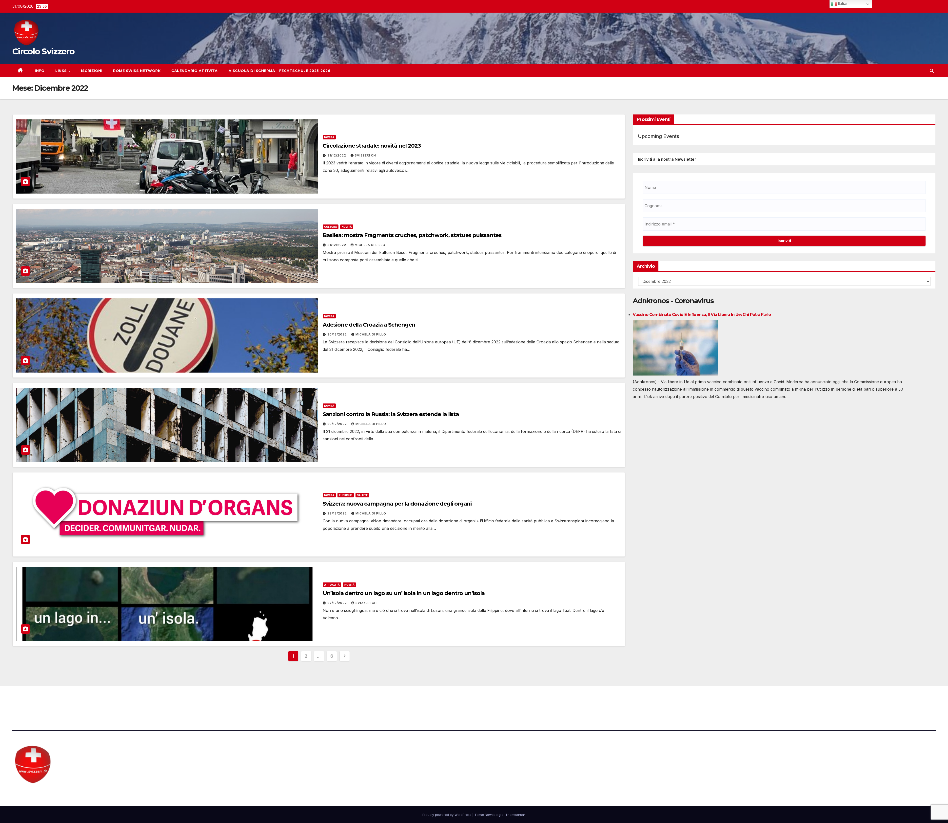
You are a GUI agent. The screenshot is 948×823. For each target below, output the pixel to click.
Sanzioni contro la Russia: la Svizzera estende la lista (391, 414)
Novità (329, 137)
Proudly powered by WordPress (447, 815)
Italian (843, 3)
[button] (932, 70)
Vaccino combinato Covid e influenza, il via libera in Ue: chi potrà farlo (702, 314)
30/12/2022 (337, 334)
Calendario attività (194, 70)
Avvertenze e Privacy (498, 699)
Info (39, 70)
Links (61, 70)
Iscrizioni (91, 70)
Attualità (332, 584)
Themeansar (515, 815)
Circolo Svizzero (43, 51)
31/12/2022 (337, 155)
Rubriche (345, 495)
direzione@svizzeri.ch (272, 699)
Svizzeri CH (365, 155)
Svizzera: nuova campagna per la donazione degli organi (397, 503)
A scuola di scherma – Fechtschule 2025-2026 (280, 70)
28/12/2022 (337, 513)
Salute (362, 495)
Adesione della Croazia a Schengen (369, 324)
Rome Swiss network (136, 70)
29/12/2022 (337, 424)
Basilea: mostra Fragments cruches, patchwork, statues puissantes (412, 235)
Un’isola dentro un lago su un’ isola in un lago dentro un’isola (404, 593)
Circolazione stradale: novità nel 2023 (372, 145)
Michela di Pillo (370, 245)
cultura (330, 226)
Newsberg (493, 815)
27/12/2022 (337, 603)
